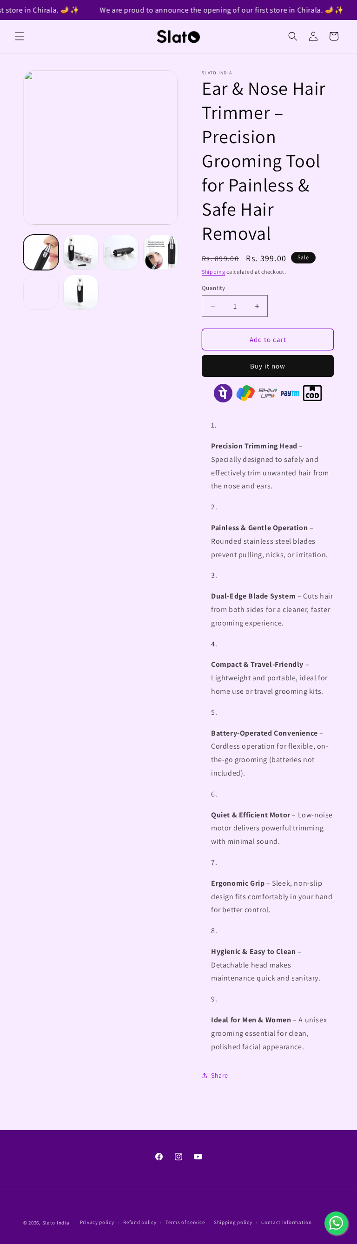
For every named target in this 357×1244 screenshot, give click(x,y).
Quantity (213, 288)
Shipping (213, 271)
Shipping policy (233, 1222)
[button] (19, 36)
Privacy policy (97, 1222)
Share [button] (219, 1075)
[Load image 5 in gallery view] (41, 292)
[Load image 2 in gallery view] (81, 252)
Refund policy (139, 1222)
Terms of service (185, 1222)
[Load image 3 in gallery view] (121, 252)
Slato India (56, 1222)
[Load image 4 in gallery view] (160, 252)
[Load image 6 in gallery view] (81, 292)
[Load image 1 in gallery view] (41, 252)
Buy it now (267, 366)
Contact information (286, 1222)
